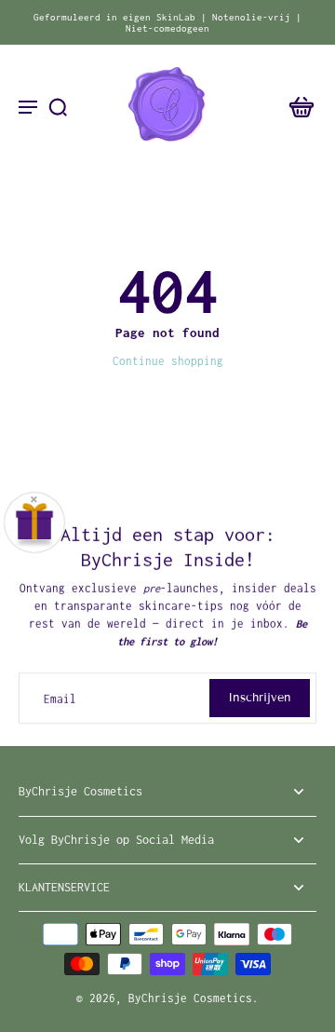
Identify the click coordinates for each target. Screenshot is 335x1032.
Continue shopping (168, 361)
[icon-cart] (295, 106)
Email (60, 698)
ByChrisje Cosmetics (190, 998)
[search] (57, 106)
